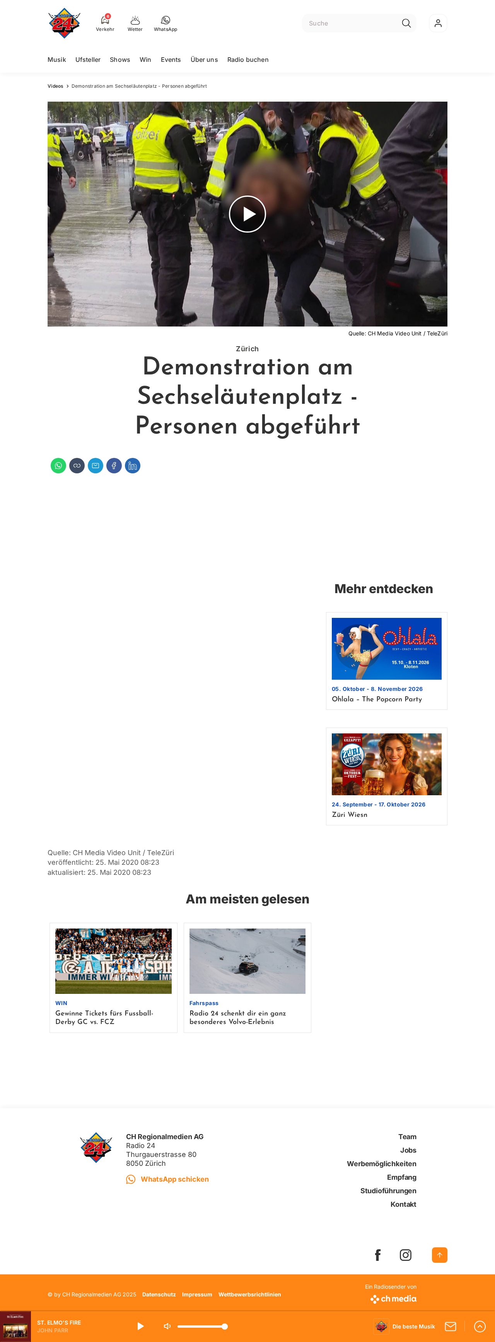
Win (145, 59)
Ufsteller (88, 59)
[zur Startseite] (64, 23)
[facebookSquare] (378, 1255)
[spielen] (140, 1326)
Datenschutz (159, 1294)
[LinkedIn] (132, 465)
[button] (166, 23)
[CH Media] (390, 1297)
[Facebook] (114, 465)
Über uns (204, 59)
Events (171, 59)
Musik (57, 59)
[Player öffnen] (480, 1326)
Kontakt (403, 1204)
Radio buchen (248, 59)
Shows (120, 59)
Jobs (408, 1150)
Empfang (401, 1177)
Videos (56, 86)
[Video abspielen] (247, 214)
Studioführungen (388, 1191)
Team (407, 1137)
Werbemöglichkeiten (381, 1164)
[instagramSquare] (405, 1255)
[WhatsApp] (58, 465)
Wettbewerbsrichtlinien (249, 1294)
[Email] (95, 465)
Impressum (197, 1294)
